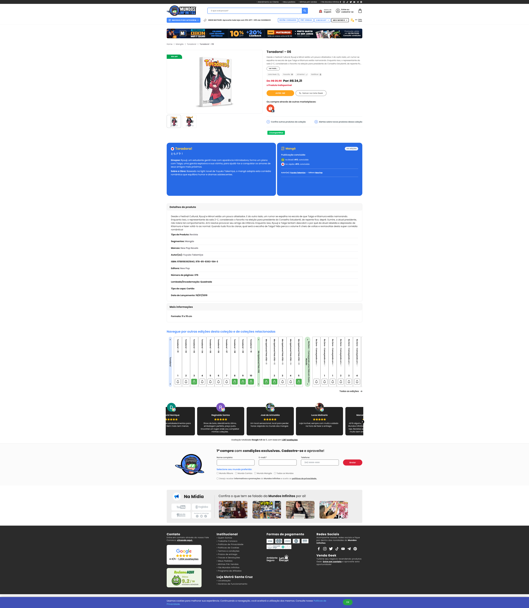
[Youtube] (354, 1)
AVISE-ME (280, 93)
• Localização (224, 580)
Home (169, 44)
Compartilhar (277, 132)
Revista (194, 234)
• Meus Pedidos (225, 561)
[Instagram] (344, 1)
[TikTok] (347, 1)
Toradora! (191, 44)
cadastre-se (347, 11)
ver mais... (273, 68)
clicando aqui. (185, 540)
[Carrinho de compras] (360, 10)
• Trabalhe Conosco (227, 541)
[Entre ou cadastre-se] (338, 11)
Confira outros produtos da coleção (288, 121)
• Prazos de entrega (227, 554)
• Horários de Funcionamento (232, 584)
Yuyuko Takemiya (297, 173)
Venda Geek (326, 555)
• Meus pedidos (288, 2)
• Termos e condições (228, 551)
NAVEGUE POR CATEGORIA (184, 20)
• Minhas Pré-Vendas (228, 564)
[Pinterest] (361, 1)
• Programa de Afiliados (229, 570)
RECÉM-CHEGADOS (288, 20)
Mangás (180, 44)
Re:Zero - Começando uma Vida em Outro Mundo (307, 361)
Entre (343, 9)
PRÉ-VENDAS (306, 20)
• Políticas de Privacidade (230, 544)
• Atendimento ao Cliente (268, 2)
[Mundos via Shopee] (270, 108)
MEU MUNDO (339, 20)
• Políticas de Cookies (228, 547)
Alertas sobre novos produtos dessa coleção (340, 121)
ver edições (351, 148)
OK (347, 602)
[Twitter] (351, 1)
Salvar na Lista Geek (312, 93)
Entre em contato (332, 561)
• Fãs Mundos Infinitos (329, 2)
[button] (362, 422)
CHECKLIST (321, 20)
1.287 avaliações (290, 439)
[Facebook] (340, 1)
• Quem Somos (224, 537)
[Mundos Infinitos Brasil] (182, 10)
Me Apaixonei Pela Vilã (258, 362)
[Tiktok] (337, 548)
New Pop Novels (189, 248)
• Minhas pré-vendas (308, 2)
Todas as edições (349, 391)
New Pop (318, 173)
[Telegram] (358, 1)
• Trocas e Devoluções (228, 557)
